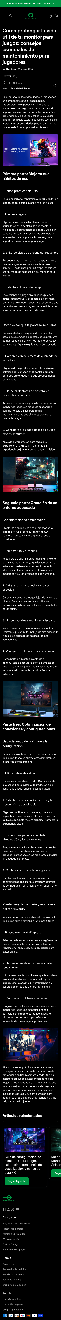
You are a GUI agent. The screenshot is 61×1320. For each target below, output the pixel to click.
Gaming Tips (9, 76)
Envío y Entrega (11, 1244)
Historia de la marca (13, 1228)
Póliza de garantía (12, 1279)
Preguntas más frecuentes (16, 1223)
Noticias (17, 83)
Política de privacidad (14, 1234)
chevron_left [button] (3, 1122)
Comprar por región (13, 1309)
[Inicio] (30, 15)
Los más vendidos (12, 1299)
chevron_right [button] (58, 1122)
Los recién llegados (13, 1304)
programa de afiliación (14, 1284)
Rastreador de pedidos (14, 1269)
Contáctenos (9, 1264)
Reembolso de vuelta (13, 1274)
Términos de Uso (11, 1239)
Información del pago (14, 1249)
